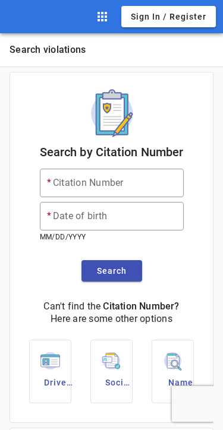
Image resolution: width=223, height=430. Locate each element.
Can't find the (71, 306)
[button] (102, 16)
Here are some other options (111, 318)
